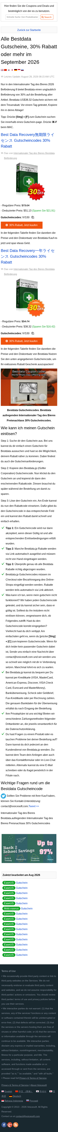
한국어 (42, 1091)
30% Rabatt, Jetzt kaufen (23, 225)
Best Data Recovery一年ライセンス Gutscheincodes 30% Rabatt (28, 256)
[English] (2, 70)
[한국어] (8, 70)
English (8, 1091)
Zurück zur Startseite (29, 30)
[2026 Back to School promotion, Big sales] (29, 862)
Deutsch (17, 1096)
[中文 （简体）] (5, 70)
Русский (34, 1100)
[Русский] (22, 70)
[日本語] (12, 70)
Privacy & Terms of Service (33, 1078)
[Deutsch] (15, 70)
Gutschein (16, 882)
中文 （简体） (26, 1091)
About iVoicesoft (38, 1085)
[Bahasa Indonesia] (19, 70)
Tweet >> (34, 806)
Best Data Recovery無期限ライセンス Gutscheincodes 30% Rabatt (28, 140)
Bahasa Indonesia (14, 1100)
